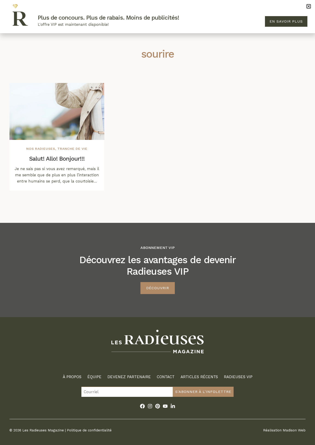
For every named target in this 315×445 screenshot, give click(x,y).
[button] (308, 6)
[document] (157, 222)
